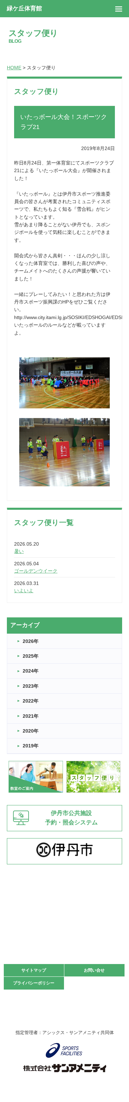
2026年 (31, 641)
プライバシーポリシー (33, 983)
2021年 (31, 716)
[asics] (64, 1050)
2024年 (31, 671)
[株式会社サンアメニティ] (64, 1068)
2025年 (31, 656)
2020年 (31, 731)
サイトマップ (33, 970)
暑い (19, 551)
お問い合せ (94, 970)
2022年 (31, 701)
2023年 (31, 686)
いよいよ (23, 590)
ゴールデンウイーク (35, 571)
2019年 (31, 745)
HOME (14, 67)
